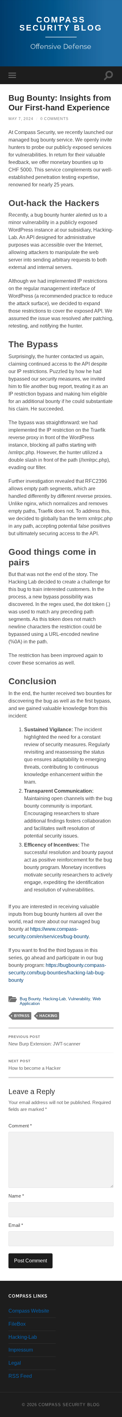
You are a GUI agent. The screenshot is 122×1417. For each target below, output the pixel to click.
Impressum (20, 1349)
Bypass (21, 1016)
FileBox (17, 1324)
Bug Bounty (30, 999)
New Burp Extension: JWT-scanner (44, 1040)
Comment (20, 1125)
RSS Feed (20, 1376)
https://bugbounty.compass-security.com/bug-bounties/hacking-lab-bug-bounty (57, 973)
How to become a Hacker (34, 1065)
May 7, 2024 (20, 119)
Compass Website (28, 1311)
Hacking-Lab (54, 999)
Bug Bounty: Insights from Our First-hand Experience (59, 103)
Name (16, 1195)
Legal (14, 1363)
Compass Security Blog (60, 23)
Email (15, 1225)
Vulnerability (79, 999)
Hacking (48, 1016)
